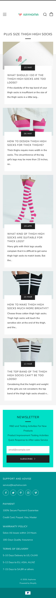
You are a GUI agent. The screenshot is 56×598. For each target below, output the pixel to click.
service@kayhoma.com (15, 485)
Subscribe (26, 459)
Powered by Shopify (28, 583)
